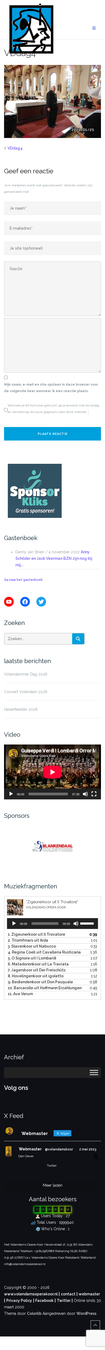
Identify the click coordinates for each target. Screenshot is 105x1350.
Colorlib (34, 1313)
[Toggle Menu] (94, 1072)
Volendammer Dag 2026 (25, 674)
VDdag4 (15, 148)
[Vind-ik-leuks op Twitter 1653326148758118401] (41, 1166)
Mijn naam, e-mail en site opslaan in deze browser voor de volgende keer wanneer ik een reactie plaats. (51, 388)
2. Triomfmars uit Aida (28, 940)
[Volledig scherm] (94, 794)
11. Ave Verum (20, 994)
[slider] (87, 923)
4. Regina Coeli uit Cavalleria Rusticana (44, 952)
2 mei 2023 (87, 1149)
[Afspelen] (11, 794)
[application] (52, 772)
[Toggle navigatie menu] (94, 28)
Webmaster (30, 1149)
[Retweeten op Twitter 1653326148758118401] (31, 1166)
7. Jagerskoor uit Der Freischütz (37, 970)
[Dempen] (85, 794)
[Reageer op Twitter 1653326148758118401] (21, 1166)
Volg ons (16, 1087)
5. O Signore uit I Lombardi (32, 958)
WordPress (86, 1313)
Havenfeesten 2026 (21, 709)
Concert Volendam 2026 (25, 692)
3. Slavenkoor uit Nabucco (32, 946)
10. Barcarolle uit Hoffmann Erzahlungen (45, 988)
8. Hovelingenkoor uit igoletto (36, 976)
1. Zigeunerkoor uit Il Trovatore (36, 934)
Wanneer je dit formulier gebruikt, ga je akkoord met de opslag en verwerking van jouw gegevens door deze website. (53, 408)
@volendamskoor (59, 1149)
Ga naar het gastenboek (23, 580)
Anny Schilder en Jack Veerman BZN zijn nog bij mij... (53, 558)
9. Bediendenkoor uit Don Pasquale (40, 982)
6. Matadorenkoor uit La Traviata (38, 964)
